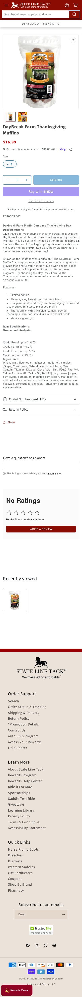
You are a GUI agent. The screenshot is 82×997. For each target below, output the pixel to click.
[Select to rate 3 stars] (23, 512)
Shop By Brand (20, 884)
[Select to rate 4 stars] (30, 512)
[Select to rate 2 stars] (16, 512)
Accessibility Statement (27, 828)
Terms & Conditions (24, 822)
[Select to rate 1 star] (9, 512)
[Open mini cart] (75, 5)
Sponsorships (19, 793)
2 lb (9, 164)
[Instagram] (36, 946)
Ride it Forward (20, 787)
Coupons (15, 878)
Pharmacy (16, 890)
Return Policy (18, 718)
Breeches (15, 855)
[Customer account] (66, 5)
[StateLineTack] (31, 5)
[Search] (74, 14)
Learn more (54, 473)
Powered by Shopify (52, 978)
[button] (41, 399)
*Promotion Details (23, 724)
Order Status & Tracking (27, 707)
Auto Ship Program (23, 736)
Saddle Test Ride (21, 798)
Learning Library (21, 810)
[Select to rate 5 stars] (37, 512)
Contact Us (17, 730)
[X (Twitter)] (45, 946)
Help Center (17, 748)
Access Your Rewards (25, 742)
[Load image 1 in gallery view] (11, 117)
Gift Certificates (20, 873)
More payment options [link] (41, 201)
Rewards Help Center (25, 781)
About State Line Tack (25, 769)
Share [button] (11, 422)
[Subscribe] (63, 914)
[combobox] (41, 14)
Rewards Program (22, 775)
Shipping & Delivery (23, 713)
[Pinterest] (54, 946)
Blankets (15, 861)
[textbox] (41, 465)
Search (13, 701)
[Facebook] (27, 946)
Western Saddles (21, 867)
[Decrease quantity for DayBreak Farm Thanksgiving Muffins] (7, 179)
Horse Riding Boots (23, 849)
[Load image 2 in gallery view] (22, 117)
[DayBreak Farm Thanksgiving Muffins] (15, 600)
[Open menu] (6, 5)
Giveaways (16, 804)
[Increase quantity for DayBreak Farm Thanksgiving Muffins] (26, 179)
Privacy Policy (19, 816)
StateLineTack (34, 978)
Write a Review (41, 529)
